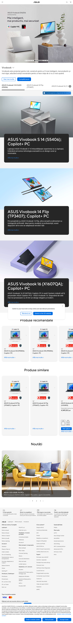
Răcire (20, 556)
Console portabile (23, 537)
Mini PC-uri (22, 527)
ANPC (38, 589)
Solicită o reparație (41, 560)
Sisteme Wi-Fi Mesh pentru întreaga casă (26, 573)
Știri (37, 533)
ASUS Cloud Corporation (43, 549)
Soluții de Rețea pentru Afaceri (25, 579)
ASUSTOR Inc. (40, 546)
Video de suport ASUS (42, 584)
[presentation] (30, 501)
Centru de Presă (40, 543)
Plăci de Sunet (22, 561)
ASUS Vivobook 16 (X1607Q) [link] (62, 86)
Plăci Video (22, 550)
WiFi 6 (20, 583)
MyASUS (38, 587)
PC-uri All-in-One (6, 582)
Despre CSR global (41, 541)
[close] (62, 306)
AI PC (55, 533)
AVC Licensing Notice (59, 546)
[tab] (25, 60)
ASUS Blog (57, 543)
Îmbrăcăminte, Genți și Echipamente (8, 558)
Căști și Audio (5, 552)
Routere (21, 569)
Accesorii (21, 542)
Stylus (3, 568)
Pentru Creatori (6, 535)
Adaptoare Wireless (24, 576)
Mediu (55, 527)
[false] (24, 79)
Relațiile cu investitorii (42, 538)
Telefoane (21, 540)
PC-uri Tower (5, 584)
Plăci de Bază (22, 548)
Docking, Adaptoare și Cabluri (8, 562)
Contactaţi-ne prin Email (42, 576)
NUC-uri (4, 587)
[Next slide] (70, 86)
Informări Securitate (41, 581)
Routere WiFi (22, 586)
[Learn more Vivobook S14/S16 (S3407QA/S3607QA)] (36, 62)
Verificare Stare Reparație (43, 568)
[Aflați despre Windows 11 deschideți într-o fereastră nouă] (57, 93)
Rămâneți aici (26, 313)
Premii (38, 535)
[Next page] (43, 501)
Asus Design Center (59, 535)
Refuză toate (49, 619)
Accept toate (64, 619)
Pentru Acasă (5, 530)
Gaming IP (4, 571)
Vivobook (26, 521)
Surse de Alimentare (24, 558)
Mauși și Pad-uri (6, 549)
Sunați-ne (38, 578)
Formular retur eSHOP (42, 557)
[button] (2, 2)
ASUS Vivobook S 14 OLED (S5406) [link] (11, 86)
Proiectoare (5, 579)
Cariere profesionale (41, 530)
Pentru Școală (5, 538)
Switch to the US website (43, 313)
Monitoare (4, 576)
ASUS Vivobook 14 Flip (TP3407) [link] (35, 86)
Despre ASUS (40, 527)
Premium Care (40, 565)
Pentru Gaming (6, 541)
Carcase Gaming (23, 553)
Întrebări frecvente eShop (43, 562)
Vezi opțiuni (66, 429)
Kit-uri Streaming (6, 554)
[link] (36, 2)
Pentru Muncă (5, 533)
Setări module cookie (33, 619)
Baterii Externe (6, 565)
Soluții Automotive (59, 541)
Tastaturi (4, 546)
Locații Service (40, 570)
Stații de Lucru (22, 530)
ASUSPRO (56, 538)
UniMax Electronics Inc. (42, 551)
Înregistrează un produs (42, 573)
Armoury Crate (58, 552)
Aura (55, 554)
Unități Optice (22, 564)
